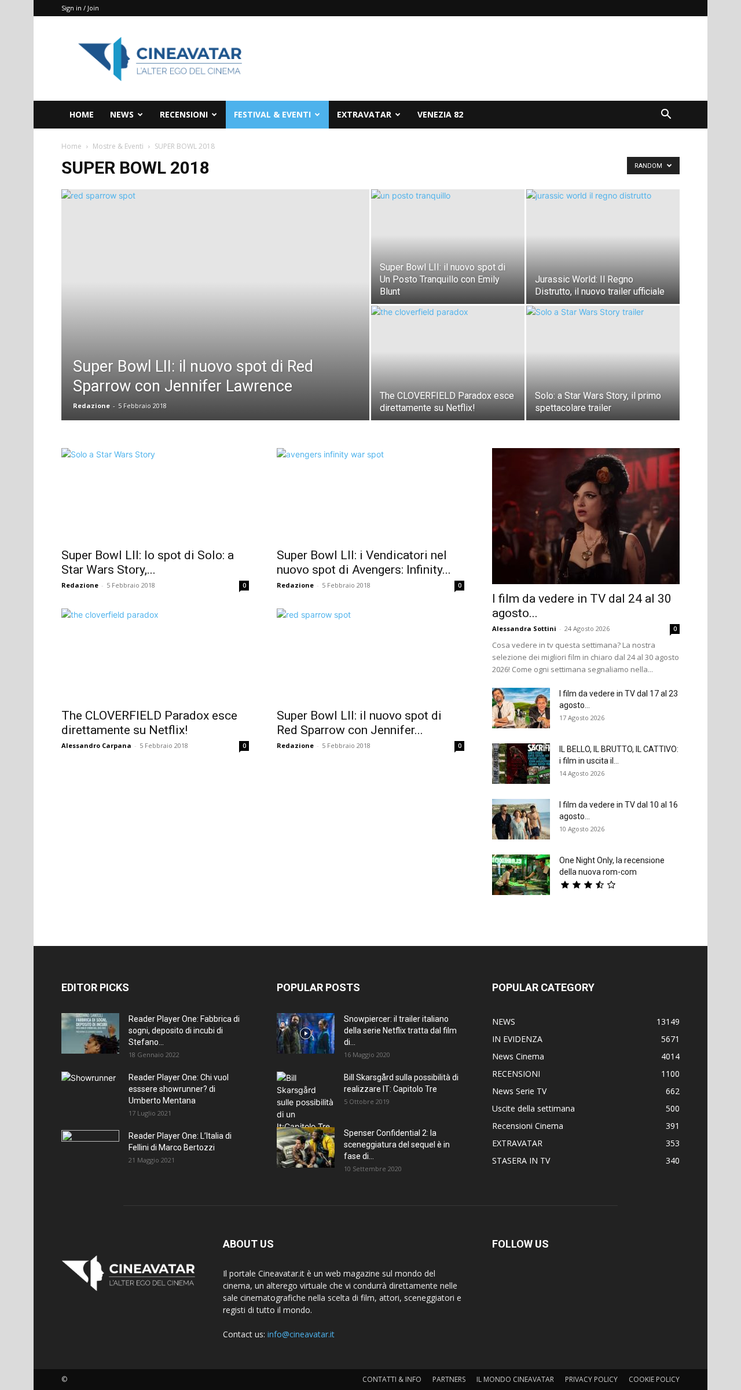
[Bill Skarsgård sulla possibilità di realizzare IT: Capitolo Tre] (306, 1102)
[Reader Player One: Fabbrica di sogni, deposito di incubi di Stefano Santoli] (90, 1033)
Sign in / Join (80, 7)
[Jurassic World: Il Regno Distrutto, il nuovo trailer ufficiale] (603, 246)
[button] (666, 115)
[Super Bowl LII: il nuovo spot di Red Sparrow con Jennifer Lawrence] (215, 307)
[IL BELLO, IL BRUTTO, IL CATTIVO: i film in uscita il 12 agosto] (521, 763)
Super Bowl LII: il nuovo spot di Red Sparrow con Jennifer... (359, 723)
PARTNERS (448, 1379)
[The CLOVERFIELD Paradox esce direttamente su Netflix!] (447, 363)
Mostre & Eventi (118, 146)
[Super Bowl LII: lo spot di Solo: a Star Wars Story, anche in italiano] (155, 494)
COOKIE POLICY (654, 1379)
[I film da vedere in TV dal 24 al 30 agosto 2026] (586, 516)
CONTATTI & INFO (391, 1379)
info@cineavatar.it (301, 1334)
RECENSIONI (184, 114)
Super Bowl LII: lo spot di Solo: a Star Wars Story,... (147, 562)
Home (71, 146)
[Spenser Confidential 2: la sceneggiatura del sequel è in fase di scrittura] (306, 1147)
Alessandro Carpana (96, 745)
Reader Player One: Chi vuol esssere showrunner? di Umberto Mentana (179, 1089)
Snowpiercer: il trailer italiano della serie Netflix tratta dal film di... (400, 1030)
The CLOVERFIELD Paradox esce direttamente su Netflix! (149, 723)
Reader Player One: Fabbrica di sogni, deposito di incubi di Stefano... (184, 1030)
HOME (81, 114)
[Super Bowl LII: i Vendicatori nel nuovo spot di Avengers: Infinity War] (370, 494)
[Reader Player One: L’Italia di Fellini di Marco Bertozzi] (90, 1150)
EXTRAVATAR (364, 114)
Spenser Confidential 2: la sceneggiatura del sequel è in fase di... (397, 1144)
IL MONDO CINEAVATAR (515, 1379)
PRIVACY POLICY (591, 1379)
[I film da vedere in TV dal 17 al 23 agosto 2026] (521, 708)
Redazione (91, 405)
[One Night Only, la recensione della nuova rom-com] (521, 874)
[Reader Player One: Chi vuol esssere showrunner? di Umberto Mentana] (90, 1092)
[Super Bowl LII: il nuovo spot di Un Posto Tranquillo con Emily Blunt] (447, 246)
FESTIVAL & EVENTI (272, 114)
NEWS (122, 114)
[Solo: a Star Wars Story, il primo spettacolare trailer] (603, 363)
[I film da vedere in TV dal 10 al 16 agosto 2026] (521, 819)
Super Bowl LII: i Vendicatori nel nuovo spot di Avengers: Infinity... (364, 562)
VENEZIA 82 (440, 114)
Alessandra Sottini (524, 628)
